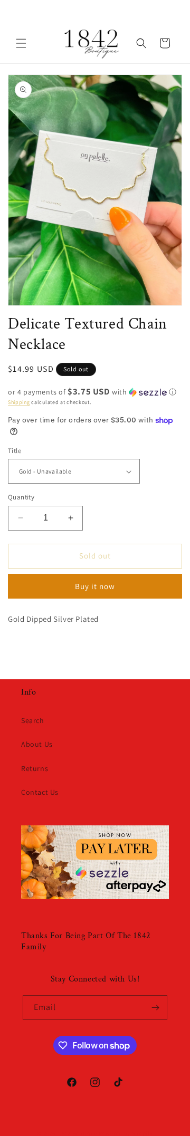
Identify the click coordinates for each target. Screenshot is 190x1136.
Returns (34, 768)
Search (32, 720)
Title (14, 450)
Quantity (21, 497)
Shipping (19, 402)
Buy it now (95, 586)
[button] (21, 43)
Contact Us (40, 792)
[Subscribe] (155, 1007)
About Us (37, 744)
